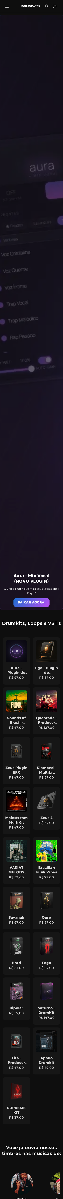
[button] (7, 6)
